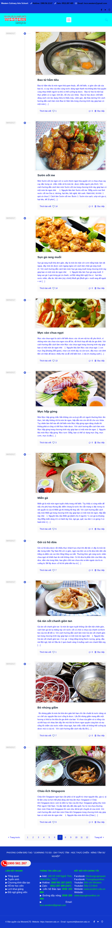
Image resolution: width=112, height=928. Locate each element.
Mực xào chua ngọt (50, 332)
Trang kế (98, 837)
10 (76, 837)
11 (82, 837)
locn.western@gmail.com (53, 905)
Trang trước (15, 837)
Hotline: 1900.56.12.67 (42, 3)
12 (87, 837)
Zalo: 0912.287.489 (65, 3)
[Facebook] (101, 10)
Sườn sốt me (46, 175)
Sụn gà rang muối (49, 257)
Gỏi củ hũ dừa (47, 542)
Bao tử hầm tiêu (48, 79)
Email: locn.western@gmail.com (92, 3)
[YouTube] (105, 10)
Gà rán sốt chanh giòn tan (54, 621)
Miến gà (42, 497)
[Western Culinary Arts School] (15, 19)
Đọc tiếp (100, 111)
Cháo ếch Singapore (51, 791)
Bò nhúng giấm (47, 707)
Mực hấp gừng (47, 411)
